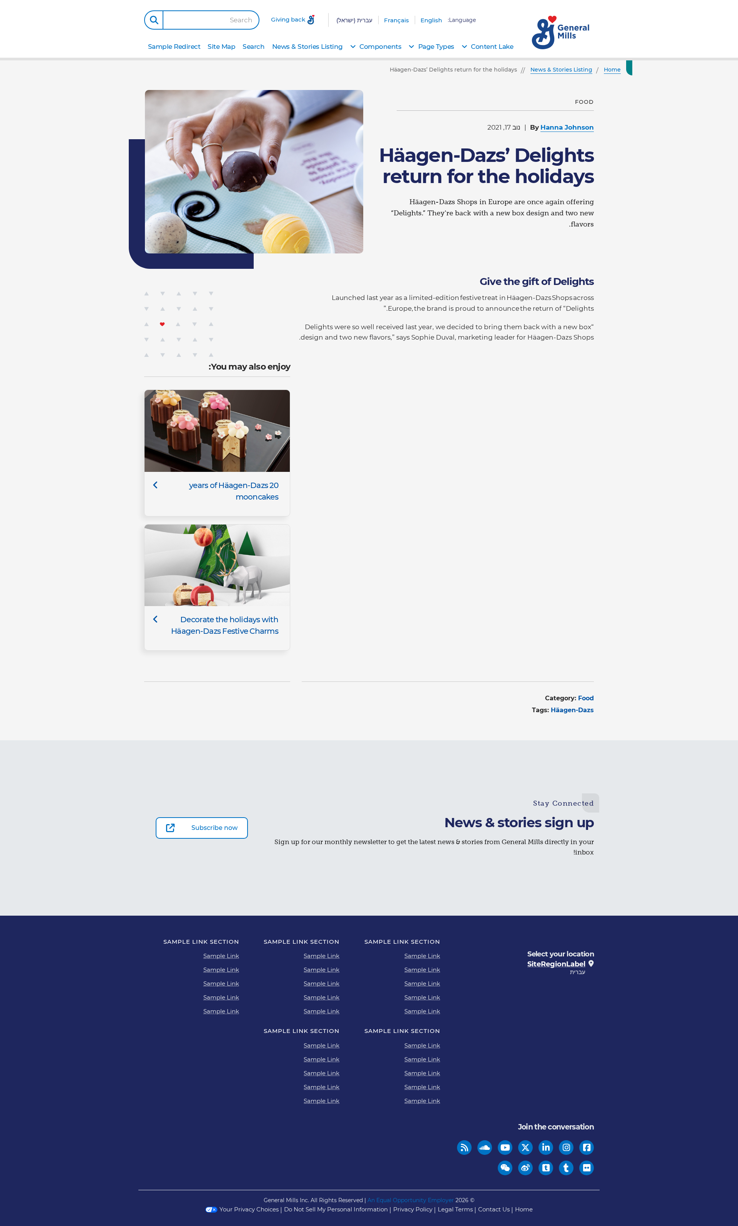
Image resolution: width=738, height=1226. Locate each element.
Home (524, 1209)
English (431, 20)
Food (586, 698)
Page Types (436, 46)
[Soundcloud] (485, 1147)
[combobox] (211, 20)
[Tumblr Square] (546, 1168)
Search (241, 20)
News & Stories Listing (307, 46)
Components (380, 46)
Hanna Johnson (567, 127)
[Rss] (464, 1147)
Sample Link (422, 955)
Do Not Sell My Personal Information (336, 1209)
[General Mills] (561, 32)
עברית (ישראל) (354, 20)
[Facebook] (586, 1147)
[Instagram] (566, 1147)
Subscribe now (214, 827)
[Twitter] (525, 1147)
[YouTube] (505, 1147)
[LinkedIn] (546, 1147)
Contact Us (494, 1209)
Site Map (221, 46)
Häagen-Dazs (572, 710)
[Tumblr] (566, 1168)
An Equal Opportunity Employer (410, 1200)
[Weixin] (505, 1168)
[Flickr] (586, 1168)
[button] (153, 20)
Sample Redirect (174, 46)
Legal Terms (455, 1209)
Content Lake (492, 46)
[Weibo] (525, 1168)
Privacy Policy (412, 1209)
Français (396, 20)
